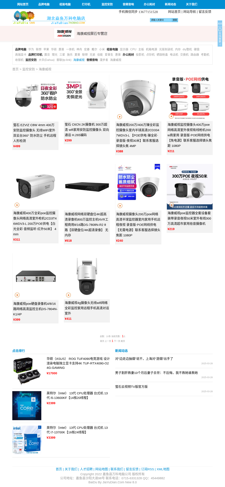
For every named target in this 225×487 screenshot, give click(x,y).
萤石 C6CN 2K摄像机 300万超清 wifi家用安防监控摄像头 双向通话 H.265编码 (87, 130)
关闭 (220, 24)
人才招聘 (86, 469)
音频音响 (128, 4)
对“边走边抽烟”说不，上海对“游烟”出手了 (144, 359)
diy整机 (187, 49)
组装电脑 (65, 4)
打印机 (86, 4)
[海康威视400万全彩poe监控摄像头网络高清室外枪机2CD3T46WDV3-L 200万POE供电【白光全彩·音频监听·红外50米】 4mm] (35, 187)
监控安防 (107, 4)
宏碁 (87, 49)
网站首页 (22, 4)
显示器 (124, 49)
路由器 (195, 54)
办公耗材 (149, 4)
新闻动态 (170, 4)
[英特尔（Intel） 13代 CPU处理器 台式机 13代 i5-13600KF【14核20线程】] (26, 405)
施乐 (70, 54)
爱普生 (109, 54)
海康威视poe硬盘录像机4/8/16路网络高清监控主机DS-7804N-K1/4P (35, 309)
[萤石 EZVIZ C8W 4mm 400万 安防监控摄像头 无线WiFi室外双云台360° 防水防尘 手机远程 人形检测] (35, 98)
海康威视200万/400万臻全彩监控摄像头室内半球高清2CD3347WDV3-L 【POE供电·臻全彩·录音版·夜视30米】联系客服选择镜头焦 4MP (137, 135)
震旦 (47, 54)
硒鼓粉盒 (162, 54)
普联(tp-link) (63, 59)
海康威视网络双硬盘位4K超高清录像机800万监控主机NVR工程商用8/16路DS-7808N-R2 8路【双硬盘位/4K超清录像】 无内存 (86, 224)
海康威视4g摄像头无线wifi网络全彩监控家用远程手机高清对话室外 (87, 308)
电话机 (174, 54)
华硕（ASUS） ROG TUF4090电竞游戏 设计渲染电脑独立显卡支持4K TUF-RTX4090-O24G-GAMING (78, 363)
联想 (38, 49)
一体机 (70, 49)
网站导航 (189, 12)
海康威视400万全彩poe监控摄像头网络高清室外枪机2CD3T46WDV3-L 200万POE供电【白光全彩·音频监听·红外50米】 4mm (35, 223)
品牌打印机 (35, 54)
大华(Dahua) (46, 59)
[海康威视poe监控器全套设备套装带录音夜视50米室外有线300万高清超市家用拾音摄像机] (190, 187)
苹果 (46, 49)
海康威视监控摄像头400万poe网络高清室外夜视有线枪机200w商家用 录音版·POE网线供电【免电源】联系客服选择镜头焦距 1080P (190, 135)
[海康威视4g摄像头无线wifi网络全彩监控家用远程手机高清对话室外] (87, 276)
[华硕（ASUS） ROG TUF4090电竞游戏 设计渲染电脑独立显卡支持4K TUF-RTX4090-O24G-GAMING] (26, 371)
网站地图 (101, 469)
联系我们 (117, 469)
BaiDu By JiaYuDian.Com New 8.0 (112, 482)
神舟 (79, 49)
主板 (141, 49)
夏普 (77, 54)
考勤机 (205, 54)
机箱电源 (151, 49)
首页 (15, 69)
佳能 (100, 54)
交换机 (184, 54)
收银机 (19, 59)
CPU (133, 49)
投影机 (140, 54)
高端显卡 (20, 54)
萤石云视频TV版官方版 (131, 387)
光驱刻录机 (166, 49)
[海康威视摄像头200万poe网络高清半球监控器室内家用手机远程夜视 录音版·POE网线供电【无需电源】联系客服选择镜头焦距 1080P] (138, 187)
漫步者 (104, 59)
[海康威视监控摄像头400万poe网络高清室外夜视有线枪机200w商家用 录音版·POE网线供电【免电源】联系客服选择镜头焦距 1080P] (190, 98)
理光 (54, 54)
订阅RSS (147, 469)
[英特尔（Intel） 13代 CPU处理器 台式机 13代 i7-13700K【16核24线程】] (26, 440)
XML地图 (163, 469)
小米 (102, 49)
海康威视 (79, 59)
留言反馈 (205, 12)
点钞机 (150, 54)
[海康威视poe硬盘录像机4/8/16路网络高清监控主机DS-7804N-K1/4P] (35, 276)
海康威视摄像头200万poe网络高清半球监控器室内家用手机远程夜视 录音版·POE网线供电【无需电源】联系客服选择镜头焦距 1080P (138, 224)
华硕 (54, 49)
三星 (62, 54)
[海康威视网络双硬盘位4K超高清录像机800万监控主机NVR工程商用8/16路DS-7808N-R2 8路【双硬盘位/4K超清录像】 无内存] (87, 187)
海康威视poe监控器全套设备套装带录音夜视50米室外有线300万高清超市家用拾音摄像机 (189, 218)
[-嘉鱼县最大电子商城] (61, 17)
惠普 (61, 49)
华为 (31, 49)
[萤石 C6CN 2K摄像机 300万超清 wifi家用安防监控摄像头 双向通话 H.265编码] (87, 98)
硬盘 (197, 49)
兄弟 (92, 54)
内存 (178, 49)
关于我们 (191, 4)
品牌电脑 (44, 4)
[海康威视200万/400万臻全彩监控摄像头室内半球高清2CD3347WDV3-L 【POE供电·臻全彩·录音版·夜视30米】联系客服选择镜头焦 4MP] (138, 98)
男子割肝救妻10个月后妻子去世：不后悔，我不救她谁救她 (156, 373)
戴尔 (94, 49)
